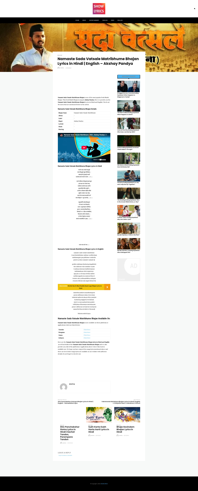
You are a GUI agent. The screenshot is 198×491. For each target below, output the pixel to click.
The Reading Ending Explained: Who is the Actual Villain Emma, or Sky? (128, 201)
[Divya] (59, 68)
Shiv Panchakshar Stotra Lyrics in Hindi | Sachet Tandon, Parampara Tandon (69, 433)
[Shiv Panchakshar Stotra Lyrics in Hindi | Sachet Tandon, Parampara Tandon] (71, 415)
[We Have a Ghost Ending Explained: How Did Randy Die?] (128, 158)
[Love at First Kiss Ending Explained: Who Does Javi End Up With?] (128, 123)
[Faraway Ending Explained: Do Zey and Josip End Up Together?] (128, 176)
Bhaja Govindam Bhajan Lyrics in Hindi (125, 429)
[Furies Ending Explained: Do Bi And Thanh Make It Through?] (128, 141)
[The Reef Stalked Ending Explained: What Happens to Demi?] (128, 106)
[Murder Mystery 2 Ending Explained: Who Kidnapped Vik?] (128, 243)
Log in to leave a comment (65, 455)
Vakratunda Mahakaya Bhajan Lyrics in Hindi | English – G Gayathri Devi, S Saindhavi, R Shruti (121, 402)
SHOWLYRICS (104, 484)
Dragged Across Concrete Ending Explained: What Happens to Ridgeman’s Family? (128, 95)
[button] (194, 8)
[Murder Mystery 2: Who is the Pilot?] (128, 228)
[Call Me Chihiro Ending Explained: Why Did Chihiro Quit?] (128, 210)
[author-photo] (61, 443)
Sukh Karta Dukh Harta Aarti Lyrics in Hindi (98, 429)
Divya (62, 68)
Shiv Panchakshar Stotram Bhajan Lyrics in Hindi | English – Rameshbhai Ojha (75, 402)
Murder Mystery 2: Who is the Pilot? (128, 235)
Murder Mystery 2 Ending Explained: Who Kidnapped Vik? (128, 251)
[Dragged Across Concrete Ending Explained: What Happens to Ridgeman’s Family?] (128, 86)
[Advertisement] (84, 85)
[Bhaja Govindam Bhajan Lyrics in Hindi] (127, 415)
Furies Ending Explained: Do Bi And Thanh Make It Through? (128, 148)
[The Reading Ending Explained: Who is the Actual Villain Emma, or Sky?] (128, 193)
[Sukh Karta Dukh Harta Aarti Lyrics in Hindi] (99, 415)
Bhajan (60, 55)
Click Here (87, 330)
